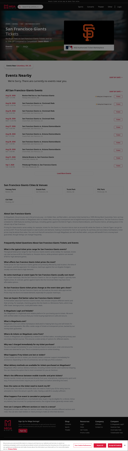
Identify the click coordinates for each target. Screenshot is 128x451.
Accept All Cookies (115, 445)
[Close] (125, 445)
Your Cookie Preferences (83, 445)
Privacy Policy (12, 449)
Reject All (100, 445)
